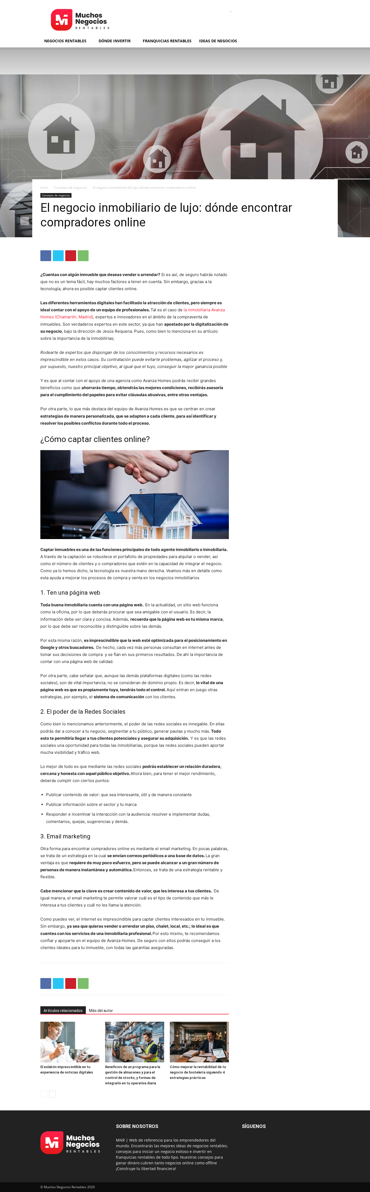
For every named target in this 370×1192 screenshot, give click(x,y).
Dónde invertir (115, 40)
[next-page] (52, 1094)
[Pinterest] (70, 255)
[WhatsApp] (83, 255)
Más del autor (101, 1010)
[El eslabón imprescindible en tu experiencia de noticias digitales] (69, 1042)
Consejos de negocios (70, 187)
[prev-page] (43, 1094)
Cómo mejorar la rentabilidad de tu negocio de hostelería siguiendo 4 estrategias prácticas (198, 1072)
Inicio (44, 187)
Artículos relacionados (63, 1010)
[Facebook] (45, 255)
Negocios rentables (65, 40)
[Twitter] (58, 255)
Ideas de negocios (218, 40)
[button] (323, 41)
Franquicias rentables (167, 40)
